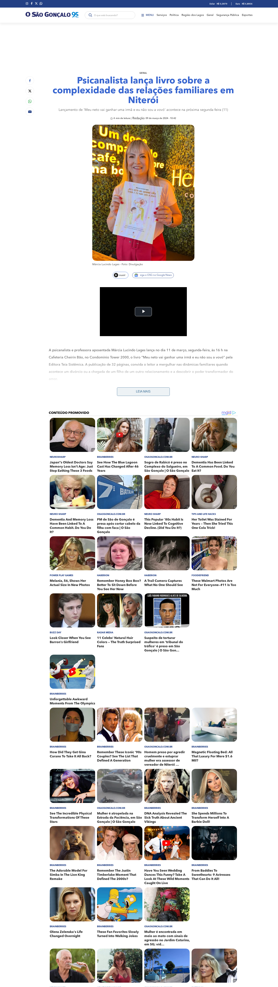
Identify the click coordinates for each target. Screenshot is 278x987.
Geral (210, 15)
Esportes (247, 15)
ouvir (122, 275)
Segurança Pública (227, 15)
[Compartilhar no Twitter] (30, 91)
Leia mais (143, 391)
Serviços (162, 15)
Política (174, 15)
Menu (150, 15)
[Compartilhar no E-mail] (30, 111)
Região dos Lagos (193, 15)
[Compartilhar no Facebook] (30, 80)
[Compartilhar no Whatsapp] (30, 101)
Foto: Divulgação (132, 264)
